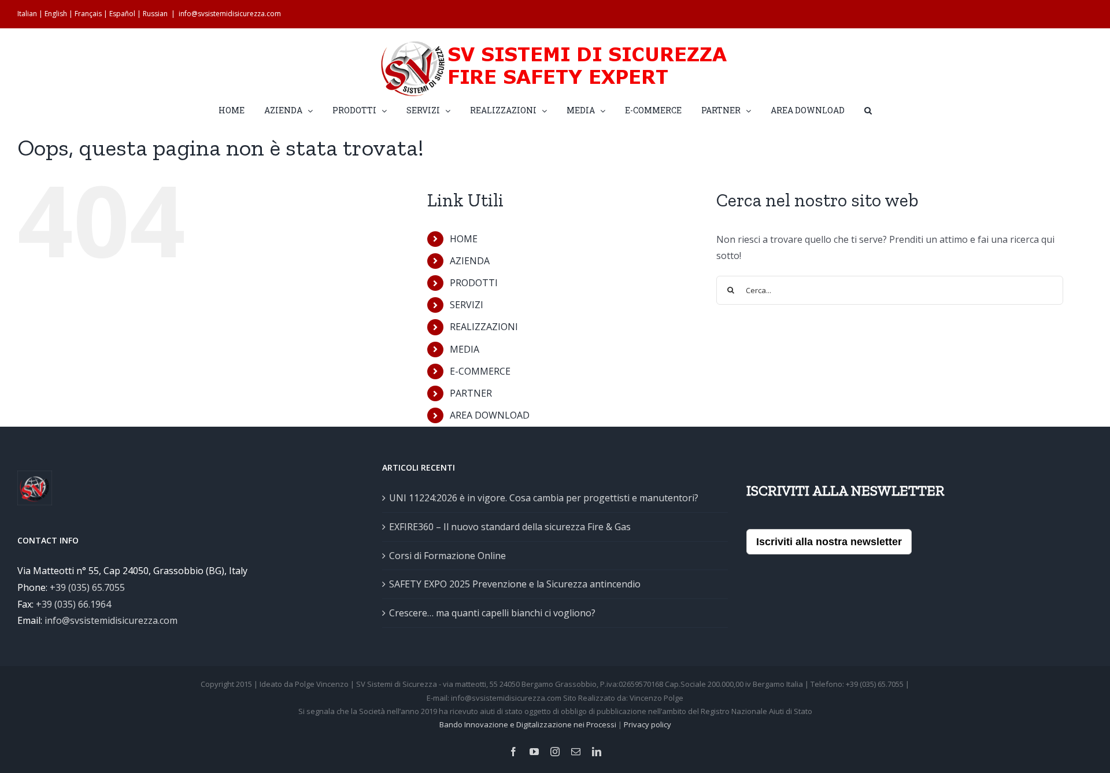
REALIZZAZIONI (484, 326)
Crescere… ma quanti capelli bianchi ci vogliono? (492, 612)
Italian (27, 14)
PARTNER (471, 393)
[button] (868, 109)
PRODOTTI (474, 282)
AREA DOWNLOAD (490, 415)
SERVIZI (466, 304)
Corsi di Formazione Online (447, 555)
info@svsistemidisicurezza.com (230, 14)
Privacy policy (647, 724)
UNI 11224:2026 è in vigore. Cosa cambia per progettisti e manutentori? (543, 497)
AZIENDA (470, 260)
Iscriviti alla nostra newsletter (829, 542)
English (56, 14)
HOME (464, 238)
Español (122, 14)
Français (88, 14)
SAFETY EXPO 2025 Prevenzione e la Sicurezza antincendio (515, 584)
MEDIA (464, 349)
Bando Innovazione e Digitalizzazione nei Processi (527, 724)
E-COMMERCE (480, 371)
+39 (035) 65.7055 (87, 587)
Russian (155, 14)
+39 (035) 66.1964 (73, 604)
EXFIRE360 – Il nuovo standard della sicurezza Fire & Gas (510, 526)
